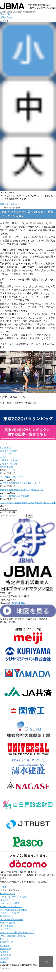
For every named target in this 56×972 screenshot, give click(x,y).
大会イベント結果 (8, 450)
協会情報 (4, 952)
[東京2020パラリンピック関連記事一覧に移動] (28, 438)
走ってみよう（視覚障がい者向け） (17, 932)
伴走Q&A (4, 945)
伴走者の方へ (6, 916)
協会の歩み (5, 955)
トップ (46, 962)
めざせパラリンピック (11, 906)
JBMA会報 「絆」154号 (11, 476)
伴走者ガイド (6, 942)
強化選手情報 (6, 467)
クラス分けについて (9, 913)
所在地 (3, 961)
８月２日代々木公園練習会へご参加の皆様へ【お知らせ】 (28, 502)
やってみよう (6, 929)
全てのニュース (7, 457)
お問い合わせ (6, 17)
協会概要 (4, 958)
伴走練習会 (5, 447)
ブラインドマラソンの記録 (13, 896)
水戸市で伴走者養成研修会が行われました (20, 483)
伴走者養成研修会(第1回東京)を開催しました (22, 489)
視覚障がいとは (7, 893)
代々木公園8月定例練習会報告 (14, 496)
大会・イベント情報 (9, 903)
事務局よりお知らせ (9, 204)
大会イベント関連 (8, 463)
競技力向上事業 (7, 922)
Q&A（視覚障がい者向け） (13, 935)
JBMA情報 (5, 14)
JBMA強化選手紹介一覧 (11, 919)
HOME (3, 887)
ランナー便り (6, 454)
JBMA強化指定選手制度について (16, 909)
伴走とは (4, 939)
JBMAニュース (7, 900)
